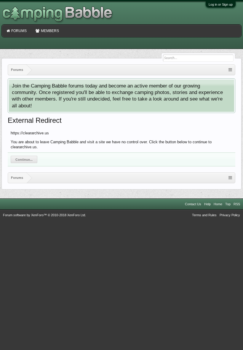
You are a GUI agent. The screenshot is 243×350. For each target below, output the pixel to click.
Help (207, 204)
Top (228, 204)
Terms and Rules (204, 215)
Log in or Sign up (221, 4)
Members (50, 31)
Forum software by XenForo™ (44, 215)
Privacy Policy (230, 215)
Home (218, 204)
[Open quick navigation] (230, 70)
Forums (19, 31)
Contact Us (193, 204)
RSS (237, 204)
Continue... (24, 159)
